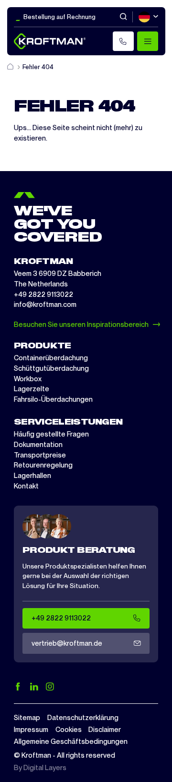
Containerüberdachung (51, 358)
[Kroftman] (50, 41)
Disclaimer (104, 729)
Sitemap (27, 717)
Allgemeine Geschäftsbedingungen (71, 741)
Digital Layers (44, 767)
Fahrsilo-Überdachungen (53, 399)
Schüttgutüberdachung (51, 368)
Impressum (31, 729)
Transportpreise (40, 455)
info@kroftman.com (45, 304)
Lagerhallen (32, 475)
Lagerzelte (31, 389)
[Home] (11, 67)
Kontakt (26, 486)
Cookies (68, 729)
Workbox (28, 379)
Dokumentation (38, 444)
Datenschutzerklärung (82, 717)
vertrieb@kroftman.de (67, 643)
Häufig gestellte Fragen (51, 434)
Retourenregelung (43, 465)
